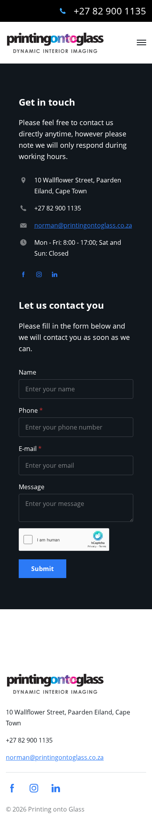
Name (27, 372)
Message (31, 487)
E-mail (28, 448)
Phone (28, 410)
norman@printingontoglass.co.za (83, 225)
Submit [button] (42, 568)
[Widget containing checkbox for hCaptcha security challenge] (64, 539)
